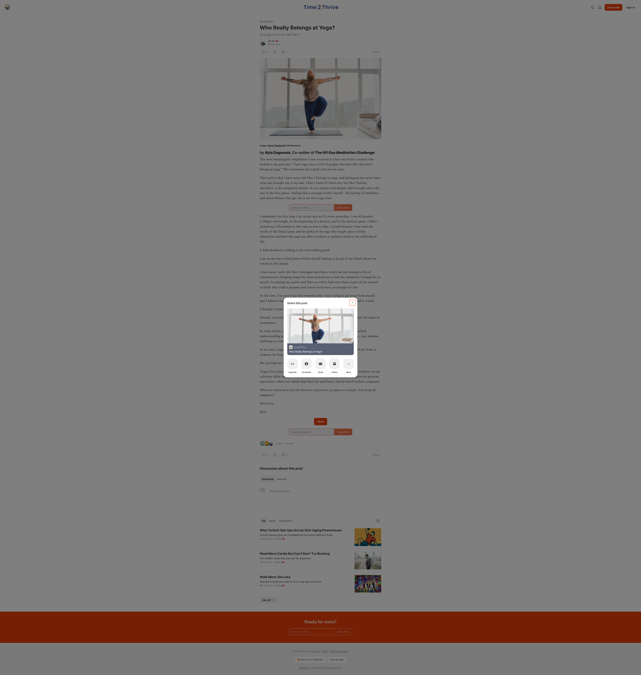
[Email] (320, 364)
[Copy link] (292, 364)
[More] (348, 364)
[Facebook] (306, 364)
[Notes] (334, 364)
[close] (352, 302)
